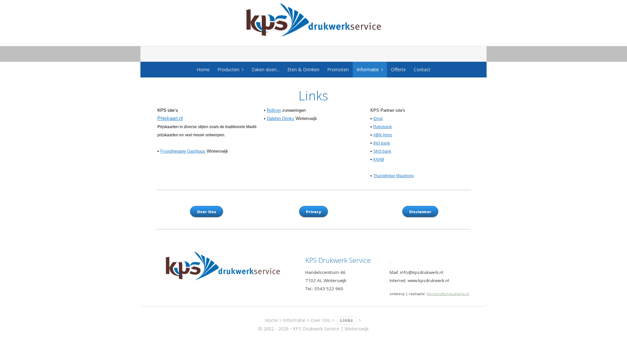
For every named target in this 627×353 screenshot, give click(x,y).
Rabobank (382, 127)
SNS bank (382, 151)
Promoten (338, 69)
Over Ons (320, 320)
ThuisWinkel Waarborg (393, 176)
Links (346, 320)
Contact (422, 69)
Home (203, 69)
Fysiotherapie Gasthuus (182, 151)
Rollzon (274, 110)
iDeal (378, 118)
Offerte (398, 69)
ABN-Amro (382, 135)
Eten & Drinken (303, 69)
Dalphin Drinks (280, 118)
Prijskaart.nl (170, 118)
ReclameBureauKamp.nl (448, 293)
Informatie (368, 69)
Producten (228, 69)
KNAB (378, 159)
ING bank (381, 143)
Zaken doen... (265, 69)
